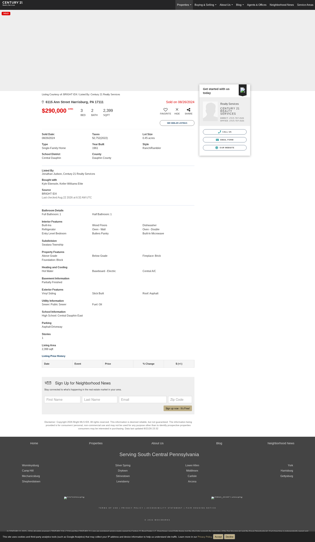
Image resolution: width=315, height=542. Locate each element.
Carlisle (192, 476)
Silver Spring (122, 465)
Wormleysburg (30, 465)
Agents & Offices (256, 4)
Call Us (227, 132)
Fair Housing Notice (201, 508)
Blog (240, 6)
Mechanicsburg (31, 476)
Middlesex (192, 470)
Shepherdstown (31, 481)
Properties (185, 6)
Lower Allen (192, 465)
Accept (218, 536)
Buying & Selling (206, 6)
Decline (229, 536)
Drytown (123, 470)
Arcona (192, 481)
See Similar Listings (177, 123)
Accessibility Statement (165, 508)
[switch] (165, 113)
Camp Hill (28, 470)
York (290, 465)
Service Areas (305, 4)
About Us (227, 6)
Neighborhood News (282, 4)
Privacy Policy (205, 536)
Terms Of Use (108, 508)
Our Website (226, 148)
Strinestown (123, 476)
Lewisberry (122, 481)
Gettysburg (286, 476)
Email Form (226, 140)
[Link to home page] (14, 5)
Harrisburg (287, 470)
